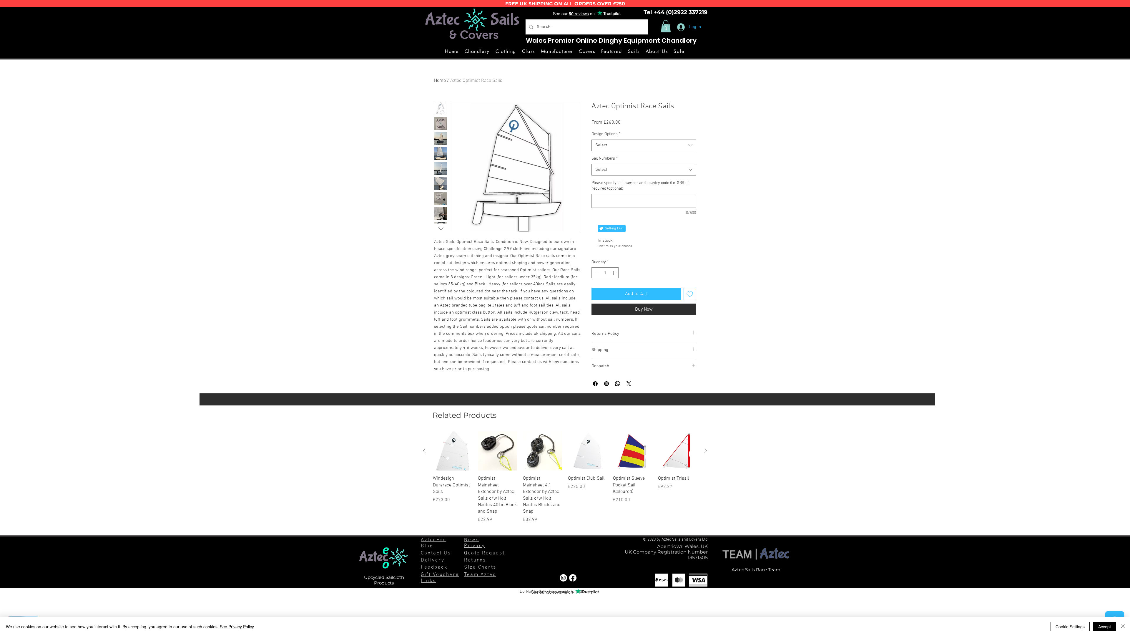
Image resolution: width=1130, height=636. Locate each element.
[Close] (1122, 626)
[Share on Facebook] (595, 383)
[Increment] (614, 273)
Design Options (605, 134)
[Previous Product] (424, 450)
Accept (1104, 627)
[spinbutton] (605, 273)
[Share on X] (628, 383)
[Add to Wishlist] (690, 294)
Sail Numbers (604, 158)
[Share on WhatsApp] (617, 383)
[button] (666, 26)
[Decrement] (596, 273)
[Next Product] (705, 450)
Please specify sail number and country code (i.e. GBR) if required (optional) (640, 185)
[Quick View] (452, 451)
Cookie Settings (1070, 627)
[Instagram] (563, 578)
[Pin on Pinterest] (606, 383)
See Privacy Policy (237, 627)
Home (440, 81)
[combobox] (643, 145)
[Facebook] (572, 578)
